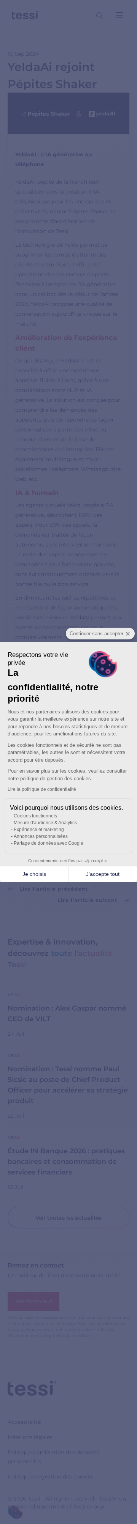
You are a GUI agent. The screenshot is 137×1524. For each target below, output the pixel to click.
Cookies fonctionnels (35, 816)
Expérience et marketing (39, 829)
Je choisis (34, 874)
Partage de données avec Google (48, 843)
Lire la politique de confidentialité (42, 789)
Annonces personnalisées (41, 836)
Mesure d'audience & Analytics (45, 822)
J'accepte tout (102, 874)
